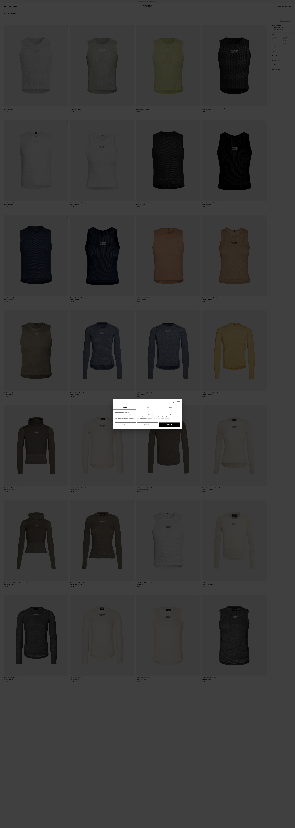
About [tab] (170, 407)
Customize (147, 424)
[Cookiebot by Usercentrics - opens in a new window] (173, 402)
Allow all (169, 424)
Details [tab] (147, 407)
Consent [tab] (124, 407)
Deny (125, 424)
